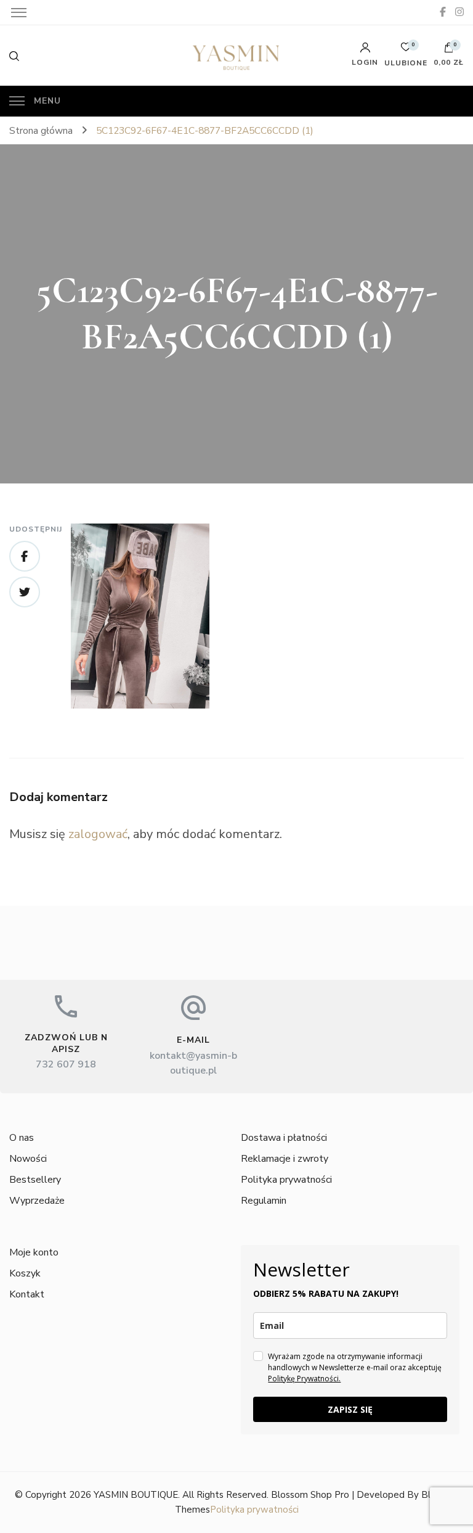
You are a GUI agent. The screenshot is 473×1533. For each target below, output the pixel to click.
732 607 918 (66, 1064)
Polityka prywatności (286, 1179)
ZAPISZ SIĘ (350, 1409)
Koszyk (25, 1273)
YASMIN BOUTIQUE (136, 1495)
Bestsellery (35, 1179)
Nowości (28, 1158)
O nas (21, 1138)
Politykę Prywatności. (304, 1378)
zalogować (97, 834)
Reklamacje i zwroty (284, 1158)
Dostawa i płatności (284, 1138)
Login (365, 61)
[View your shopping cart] (449, 51)
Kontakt (26, 1294)
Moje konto (34, 1252)
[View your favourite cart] (406, 50)
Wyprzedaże (37, 1200)
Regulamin (263, 1200)
